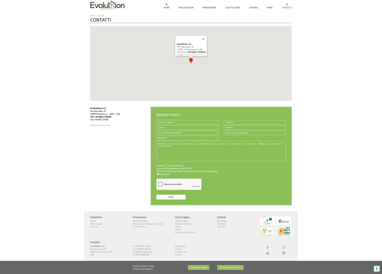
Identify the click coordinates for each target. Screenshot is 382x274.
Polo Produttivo (140, 221)
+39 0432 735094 (143, 246)
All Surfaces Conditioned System (148, 223)
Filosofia (221, 226)
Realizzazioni (186, 7)
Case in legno (232, 7)
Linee (177, 226)
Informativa (180, 246)
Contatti (94, 226)
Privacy (178, 249)
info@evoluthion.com (194, 55)
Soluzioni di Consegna (185, 232)
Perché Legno (181, 221)
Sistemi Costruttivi (183, 223)
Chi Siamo (221, 223)
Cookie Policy (181, 251)
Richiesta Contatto (230, 267)
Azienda (253, 7)
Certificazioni (139, 226)
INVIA (171, 197)
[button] (191, 60)
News (270, 7)
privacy (214, 171)
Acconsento (165, 174)
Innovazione (209, 7)
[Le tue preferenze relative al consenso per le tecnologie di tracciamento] (377, 269)
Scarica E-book (198, 267)
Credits (178, 254)
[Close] (203, 39)
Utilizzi (178, 229)
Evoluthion (222, 221)
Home (167, 7)
